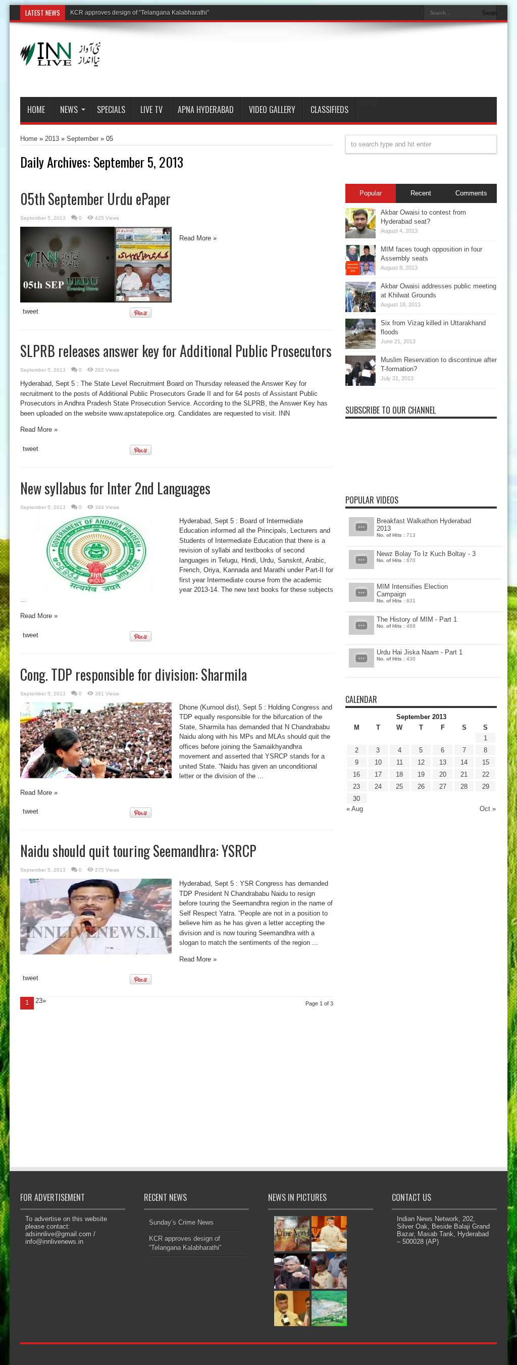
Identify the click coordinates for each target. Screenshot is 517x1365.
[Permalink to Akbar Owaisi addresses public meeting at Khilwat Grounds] (360, 310)
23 (356, 786)
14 (464, 762)
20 (442, 774)
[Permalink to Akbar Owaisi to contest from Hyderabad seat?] (360, 236)
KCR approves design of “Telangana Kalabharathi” (139, 12)
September (82, 138)
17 (378, 774)
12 (421, 762)
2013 (52, 138)
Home (36, 110)
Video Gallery (272, 110)
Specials (111, 110)
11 (399, 762)
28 (464, 786)
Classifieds (329, 110)
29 (485, 786)
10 (378, 762)
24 (378, 786)
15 (485, 762)
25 (399, 786)
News (69, 110)
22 (485, 774)
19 (421, 774)
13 (442, 762)
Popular (370, 193)
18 (399, 774)
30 (356, 798)
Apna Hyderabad (206, 110)
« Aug (354, 809)
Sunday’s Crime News (181, 1222)
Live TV (151, 110)
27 (442, 786)
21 (464, 774)
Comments (471, 193)
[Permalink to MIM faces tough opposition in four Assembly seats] (360, 273)
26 (421, 786)
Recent (420, 193)
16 (356, 774)
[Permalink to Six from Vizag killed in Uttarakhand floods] (360, 346)
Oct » (488, 809)
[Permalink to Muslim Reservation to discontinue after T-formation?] (360, 383)
